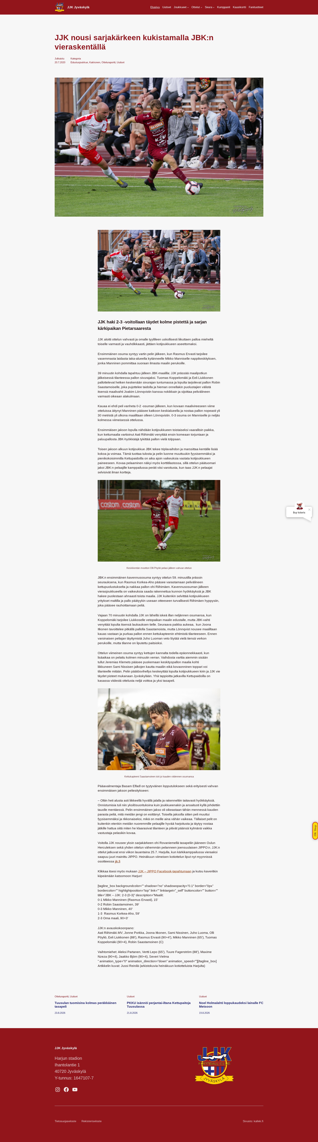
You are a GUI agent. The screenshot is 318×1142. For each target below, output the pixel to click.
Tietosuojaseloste (65, 1121)
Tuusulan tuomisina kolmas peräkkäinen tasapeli (85, 1004)
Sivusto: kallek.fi (253, 1121)
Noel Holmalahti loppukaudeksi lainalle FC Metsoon (231, 1004)
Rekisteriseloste (91, 1121)
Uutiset (120, 62)
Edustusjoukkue (79, 62)
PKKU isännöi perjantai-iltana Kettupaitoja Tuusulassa (159, 1004)
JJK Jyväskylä (78, 7)
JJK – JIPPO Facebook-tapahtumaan (164, 871)
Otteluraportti (108, 62)
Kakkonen (94, 62)
